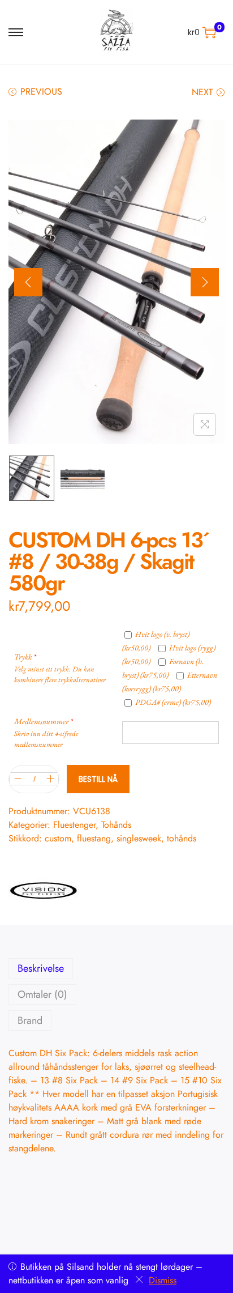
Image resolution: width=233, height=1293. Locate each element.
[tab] (116, 968)
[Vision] (43, 889)
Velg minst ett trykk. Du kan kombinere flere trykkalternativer (60, 674)
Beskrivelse (41, 968)
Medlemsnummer (43, 721)
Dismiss (162, 1280)
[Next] (205, 282)
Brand (30, 1020)
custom (58, 838)
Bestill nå (98, 779)
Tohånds (116, 824)
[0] (209, 32)
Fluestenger (74, 824)
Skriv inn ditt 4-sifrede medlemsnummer (46, 739)
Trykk (25, 657)
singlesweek (138, 838)
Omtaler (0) (42, 994)
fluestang (94, 838)
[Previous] (28, 282)
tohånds (181, 838)
